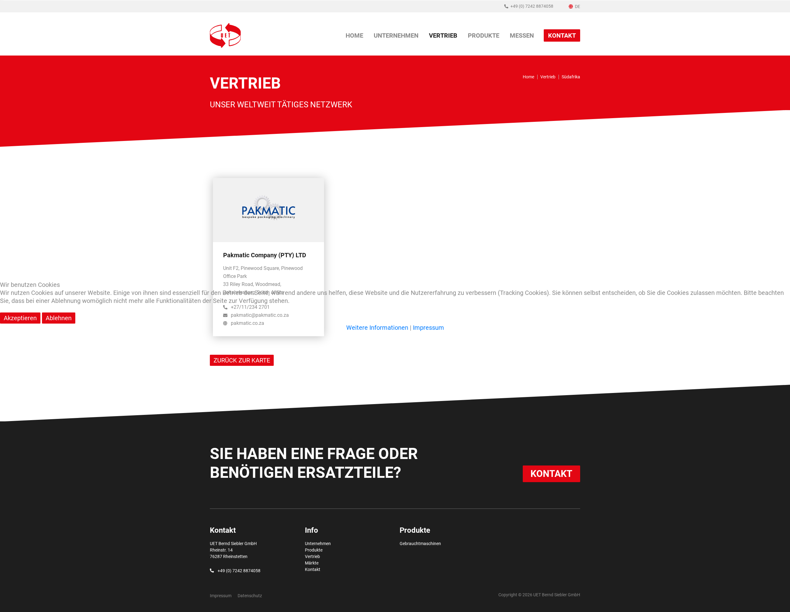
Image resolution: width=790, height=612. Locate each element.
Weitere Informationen (377, 327)
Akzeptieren (20, 318)
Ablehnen (59, 318)
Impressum (428, 327)
